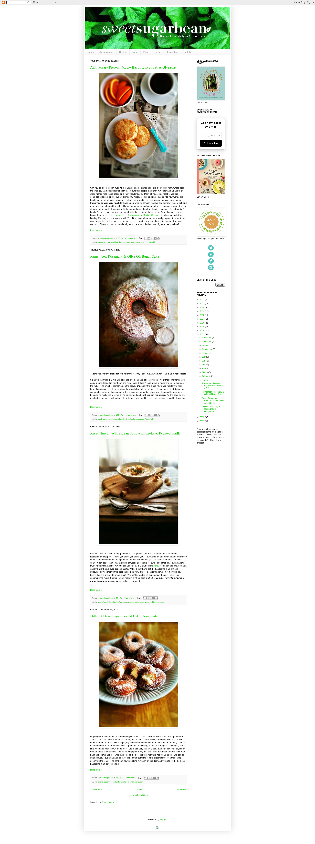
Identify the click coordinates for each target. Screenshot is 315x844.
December (207, 338)
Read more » (96, 230)
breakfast (114, 242)
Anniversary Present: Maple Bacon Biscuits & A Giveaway (133, 67)
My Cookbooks (106, 52)
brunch (122, 242)
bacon (100, 242)
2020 (202, 307)
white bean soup (157, 602)
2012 (202, 417)
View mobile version (139, 795)
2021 (202, 303)
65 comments (130, 238)
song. (156, 566)
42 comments (130, 778)
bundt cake (102, 419)
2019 (202, 311)
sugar (140, 782)
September (207, 349)
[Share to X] (152, 238)
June (204, 361)
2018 (202, 315)
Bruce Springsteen (117, 215)
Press (146, 52)
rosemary (140, 419)
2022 (202, 300)
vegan (147, 602)
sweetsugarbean (107, 238)
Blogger (162, 820)
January (206, 380)
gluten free (102, 602)
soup (142, 602)
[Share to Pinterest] (158, 238)
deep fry (107, 782)
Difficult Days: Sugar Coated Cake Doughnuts (124, 616)
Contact (123, 52)
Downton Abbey (134, 215)
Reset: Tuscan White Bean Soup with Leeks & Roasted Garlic (135, 433)
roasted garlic (133, 602)
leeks (109, 602)
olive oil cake (130, 419)
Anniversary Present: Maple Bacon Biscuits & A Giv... (212, 385)
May (204, 364)
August (205, 353)
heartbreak (125, 782)
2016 (202, 323)
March (205, 372)
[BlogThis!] (149, 238)
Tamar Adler (149, 419)
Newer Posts (96, 790)
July (204, 357)
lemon (115, 419)
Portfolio (187, 52)
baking (100, 782)
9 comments (129, 598)
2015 (202, 327)
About (135, 52)
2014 (202, 330)
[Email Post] (140, 238)
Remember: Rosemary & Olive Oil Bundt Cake (124, 256)
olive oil (121, 419)
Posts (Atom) (108, 802)
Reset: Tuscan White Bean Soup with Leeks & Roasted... (213, 400)
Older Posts (181, 790)
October (206, 345)
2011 (202, 421)
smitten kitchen (153, 242)
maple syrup (141, 242)
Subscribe (211, 143)
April (204, 368)
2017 (202, 319)
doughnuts (115, 782)
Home (91, 52)
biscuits (107, 242)
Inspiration (172, 52)
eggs (133, 242)
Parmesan (123, 602)
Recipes (158, 52)
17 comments (131, 415)
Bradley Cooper (150, 215)
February (206, 376)
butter (128, 242)
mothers (133, 782)
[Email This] (146, 238)
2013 (202, 334)
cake (110, 419)
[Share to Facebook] (155, 238)
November (207, 341)
